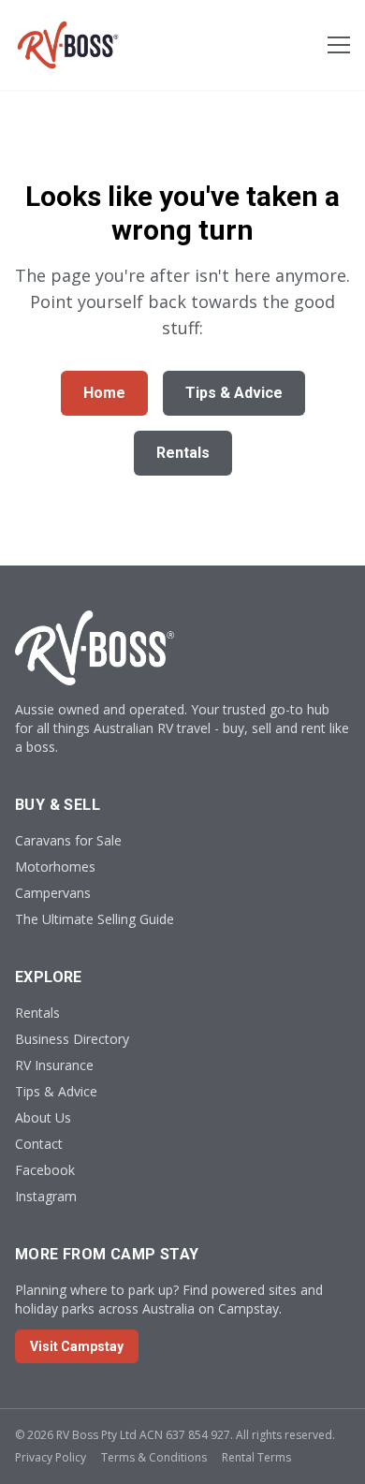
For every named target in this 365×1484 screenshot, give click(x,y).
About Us (43, 1117)
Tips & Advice (234, 393)
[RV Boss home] (68, 45)
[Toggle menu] (339, 45)
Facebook (45, 1170)
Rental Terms (256, 1457)
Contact (39, 1144)
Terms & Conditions (154, 1457)
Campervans (53, 893)
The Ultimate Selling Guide (94, 919)
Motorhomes (55, 866)
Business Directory (72, 1039)
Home (104, 393)
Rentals (183, 453)
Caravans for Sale (68, 840)
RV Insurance (54, 1065)
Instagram (46, 1196)
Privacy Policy (50, 1457)
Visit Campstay (77, 1346)
